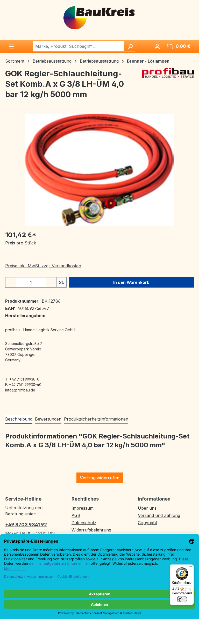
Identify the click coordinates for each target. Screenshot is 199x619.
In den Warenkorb (131, 282)
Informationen (154, 499)
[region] (99, 170)
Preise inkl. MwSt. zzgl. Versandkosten (43, 265)
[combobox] (78, 46)
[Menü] (11, 46)
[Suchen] (130, 46)
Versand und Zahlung (159, 515)
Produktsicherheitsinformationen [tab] (96, 419)
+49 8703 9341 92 (26, 524)
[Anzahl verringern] (10, 282)
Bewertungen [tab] (48, 419)
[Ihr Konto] (157, 46)
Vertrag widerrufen (99, 477)
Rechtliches (85, 499)
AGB (76, 515)
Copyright (147, 522)
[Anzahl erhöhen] (51, 282)
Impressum (83, 508)
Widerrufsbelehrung (91, 530)
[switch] (182, 599)
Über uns (147, 508)
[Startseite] (99, 17)
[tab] (18, 419)
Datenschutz (84, 522)
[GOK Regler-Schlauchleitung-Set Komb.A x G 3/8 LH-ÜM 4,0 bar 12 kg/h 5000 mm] (99, 170)
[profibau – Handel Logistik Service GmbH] (168, 86)
